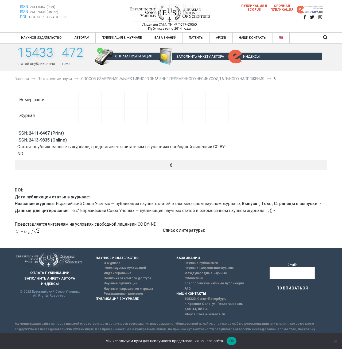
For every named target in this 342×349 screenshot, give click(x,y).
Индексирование (117, 273)
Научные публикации (120, 283)
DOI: (24, 17)
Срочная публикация (281, 7)
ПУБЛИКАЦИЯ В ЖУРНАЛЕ (122, 38)
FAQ (187, 289)
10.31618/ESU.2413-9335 (47, 17)
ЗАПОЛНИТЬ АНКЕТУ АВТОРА (200, 56)
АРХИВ (221, 38)
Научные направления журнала (128, 289)
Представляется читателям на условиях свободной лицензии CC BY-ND (86, 224)
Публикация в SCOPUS (254, 7)
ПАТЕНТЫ (196, 38)
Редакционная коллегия (123, 294)
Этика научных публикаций (125, 268)
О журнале (112, 263)
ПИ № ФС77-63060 (182, 24)
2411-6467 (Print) (42, 7)
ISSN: (24, 7)
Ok (231, 341)
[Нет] (335, 341)
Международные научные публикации (205, 275)
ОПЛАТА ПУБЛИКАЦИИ (134, 56)
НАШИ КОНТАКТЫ (252, 38)
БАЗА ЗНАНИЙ (165, 38)
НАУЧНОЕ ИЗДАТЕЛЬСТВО (41, 38)
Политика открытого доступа (127, 278)
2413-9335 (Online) (44, 12)
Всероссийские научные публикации (214, 283)
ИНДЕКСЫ (251, 56)
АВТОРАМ (81, 38)
